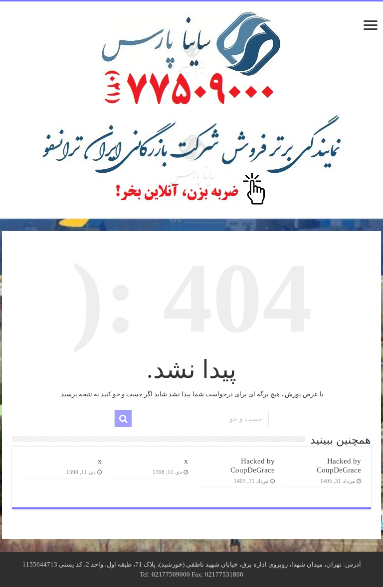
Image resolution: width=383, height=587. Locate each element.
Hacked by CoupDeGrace (339, 465)
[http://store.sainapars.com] (191, 161)
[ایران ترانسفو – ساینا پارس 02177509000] (191, 56)
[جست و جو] (123, 418)
